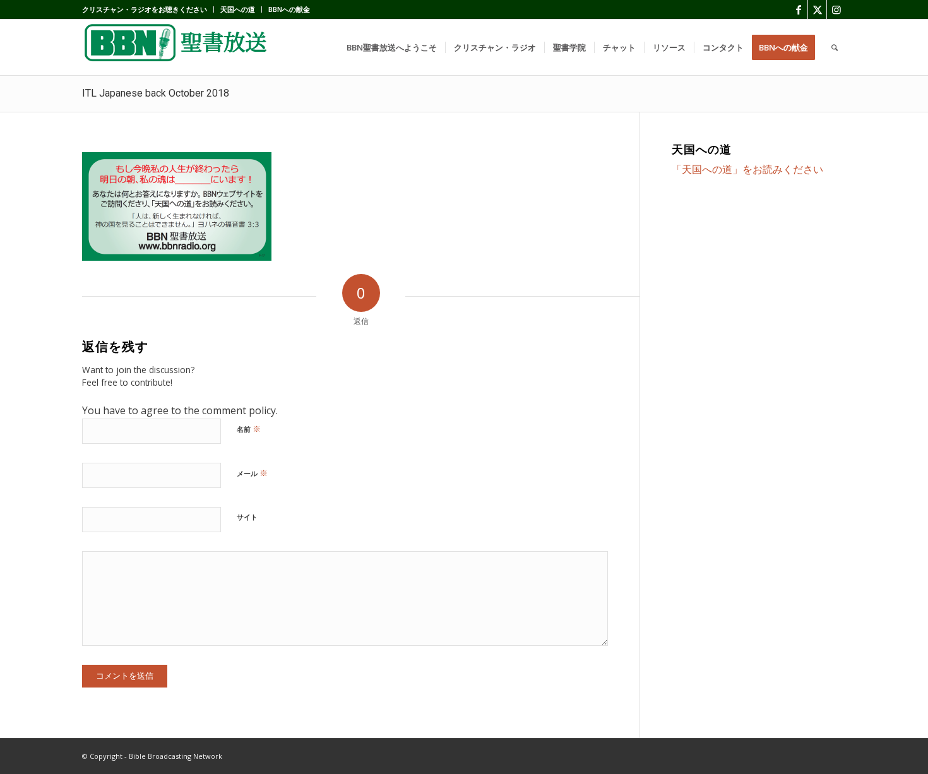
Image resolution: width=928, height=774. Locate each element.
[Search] (834, 47)
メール (252, 473)
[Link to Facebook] (798, 9)
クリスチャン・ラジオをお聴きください (144, 9)
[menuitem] (148, 9)
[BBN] (176, 47)
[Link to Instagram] (836, 9)
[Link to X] (817, 9)
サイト (247, 516)
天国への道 (237, 9)
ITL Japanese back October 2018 (155, 93)
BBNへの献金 (289, 9)
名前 (249, 428)
